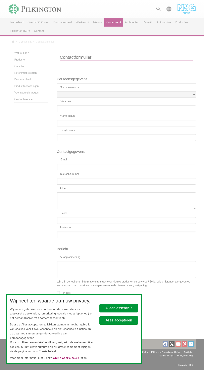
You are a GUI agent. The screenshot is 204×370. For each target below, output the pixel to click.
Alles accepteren (119, 320)
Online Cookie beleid (66, 357)
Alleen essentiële (118, 308)
